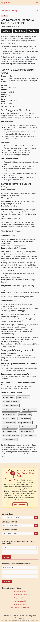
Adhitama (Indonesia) (28, 427)
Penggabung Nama (20, 598)
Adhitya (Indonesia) (9, 431)
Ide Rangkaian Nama (20, 594)
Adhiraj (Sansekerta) (10, 427)
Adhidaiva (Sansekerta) (11, 401)
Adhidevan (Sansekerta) (11, 410)
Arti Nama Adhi (6, 36)
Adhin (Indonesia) (9, 418)
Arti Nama (5, 16)
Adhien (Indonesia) (29, 410)
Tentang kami (31, 616)
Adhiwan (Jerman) (26, 431)
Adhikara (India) (25, 414)
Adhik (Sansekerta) (9, 414)
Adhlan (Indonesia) (29, 435)
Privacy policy (19, 618)
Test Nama (33, 31)
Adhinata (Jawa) (24, 418)
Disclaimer (7, 616)
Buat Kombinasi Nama (20, 604)
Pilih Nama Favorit (20, 591)
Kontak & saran (18, 616)
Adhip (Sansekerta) (24, 423)
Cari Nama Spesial (20, 601)
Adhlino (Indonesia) (9, 440)
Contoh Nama (20, 31)
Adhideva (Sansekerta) (10, 406)
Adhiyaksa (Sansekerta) (11, 435)
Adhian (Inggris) (8, 397)
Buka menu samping (9, 11)
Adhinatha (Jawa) (9, 423)
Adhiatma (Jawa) (23, 397)
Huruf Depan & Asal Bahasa (20, 607)
